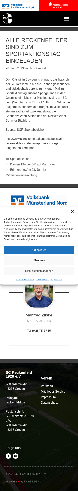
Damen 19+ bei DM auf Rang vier (32, 164)
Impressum (56, 279)
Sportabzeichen (20, 159)
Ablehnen (39, 260)
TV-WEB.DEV (31, 481)
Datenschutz (42, 279)
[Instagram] (15, 456)
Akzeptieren (39, 249)
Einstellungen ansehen (39, 270)
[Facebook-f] (8, 456)
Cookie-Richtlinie (25, 279)
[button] (72, 211)
